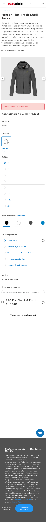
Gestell (5, 134)
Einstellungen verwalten (7, 508)
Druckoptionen (9, 235)
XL (8, 181)
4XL (9, 200)
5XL (8, 206)
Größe (4, 157)
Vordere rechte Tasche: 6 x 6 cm (20, 253)
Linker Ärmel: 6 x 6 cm (16, 259)
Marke (4, 275)
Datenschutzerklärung (22, 500)
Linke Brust (12, 240)
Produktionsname (10, 287)
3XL (9, 194)
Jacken (7, 10)
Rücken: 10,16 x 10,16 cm (16, 247)
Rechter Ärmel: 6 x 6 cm (17, 265)
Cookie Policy (16, 502)
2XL (9, 187)
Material (5, 121)
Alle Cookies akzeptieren (24, 508)
